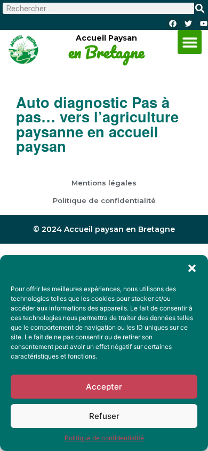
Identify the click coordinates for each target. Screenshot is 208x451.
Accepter (104, 387)
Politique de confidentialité (104, 438)
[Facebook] (172, 23)
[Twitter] (188, 23)
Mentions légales (104, 183)
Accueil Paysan (106, 38)
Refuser (104, 416)
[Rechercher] (199, 8)
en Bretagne (106, 52)
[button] (192, 268)
